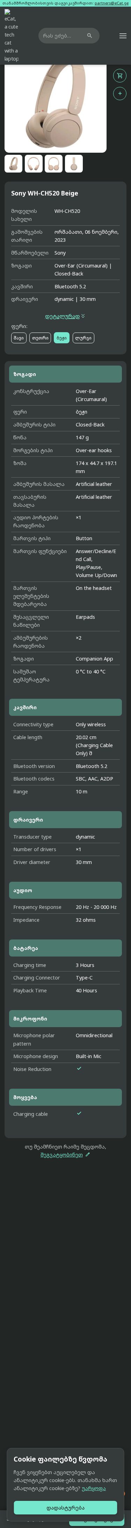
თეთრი (40, 338)
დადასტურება (65, 1507)
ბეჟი (62, 338)
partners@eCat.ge (112, 3)
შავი (19, 338)
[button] (122, 36)
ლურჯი (83, 338)
